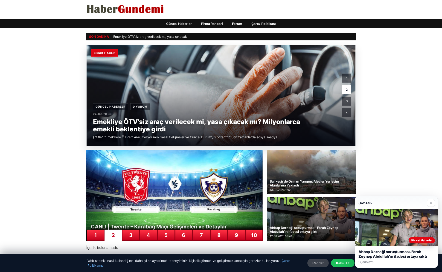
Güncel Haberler (179, 24)
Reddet (318, 263)
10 (254, 235)
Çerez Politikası (263, 24)
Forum (237, 24)
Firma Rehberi (212, 24)
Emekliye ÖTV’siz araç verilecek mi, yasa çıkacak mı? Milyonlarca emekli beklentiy (174, 36)
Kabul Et (342, 263)
